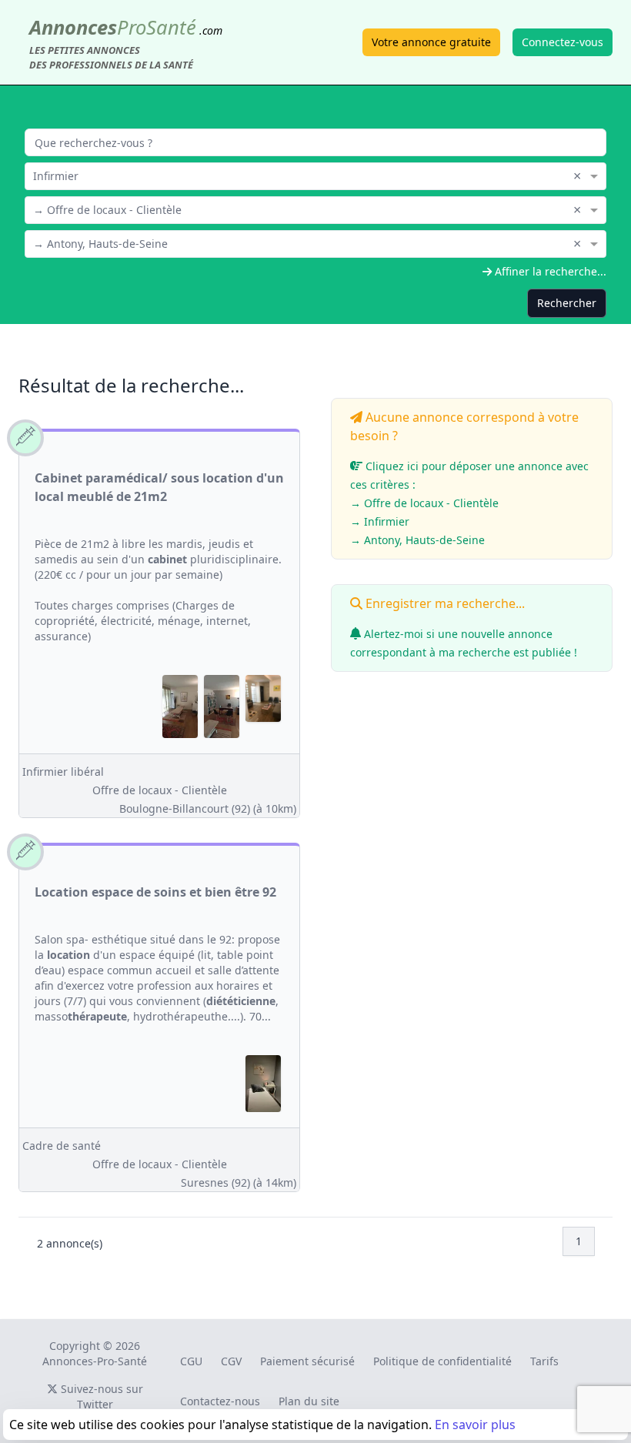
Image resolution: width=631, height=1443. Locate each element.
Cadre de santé (61, 1145)
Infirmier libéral (63, 771)
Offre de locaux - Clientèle (159, 790)
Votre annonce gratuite (431, 42)
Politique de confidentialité (442, 1361)
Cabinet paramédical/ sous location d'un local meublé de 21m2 (159, 487)
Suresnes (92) (238, 1182)
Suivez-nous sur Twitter (100, 1396)
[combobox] (315, 174)
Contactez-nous (220, 1401)
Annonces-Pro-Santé (94, 1361)
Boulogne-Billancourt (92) (207, 808)
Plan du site (309, 1401)
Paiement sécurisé (307, 1361)
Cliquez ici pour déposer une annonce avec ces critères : (469, 503)
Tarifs (544, 1361)
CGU (191, 1361)
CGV (231, 1361)
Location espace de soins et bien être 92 (155, 892)
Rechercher (566, 303)
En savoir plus (475, 1424)
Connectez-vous (562, 42)
